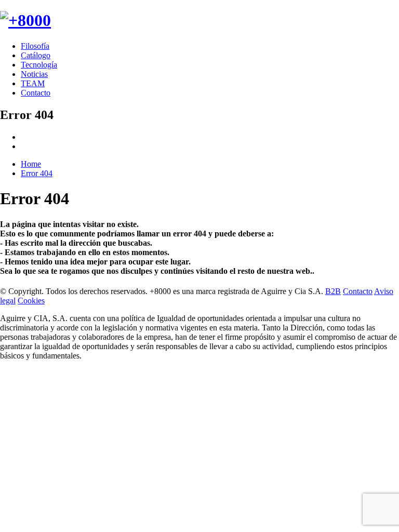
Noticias (34, 74)
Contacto (35, 92)
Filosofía (35, 46)
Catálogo (35, 55)
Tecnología (39, 64)
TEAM (33, 83)
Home (31, 163)
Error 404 (36, 173)
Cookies (31, 300)
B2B (333, 291)
